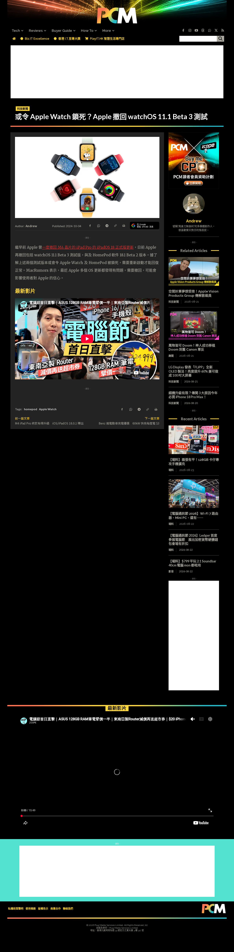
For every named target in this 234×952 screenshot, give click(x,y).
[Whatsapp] (209, 30)
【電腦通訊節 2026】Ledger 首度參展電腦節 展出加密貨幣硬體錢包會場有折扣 (193, 539)
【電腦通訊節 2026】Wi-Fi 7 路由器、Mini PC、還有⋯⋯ (193, 516)
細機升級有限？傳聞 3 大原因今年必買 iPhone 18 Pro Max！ (193, 395)
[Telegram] (106, 225)
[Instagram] (189, 30)
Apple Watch (47, 409)
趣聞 (171, 355)
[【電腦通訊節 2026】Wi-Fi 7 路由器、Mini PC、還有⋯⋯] (194, 493)
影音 (171, 571)
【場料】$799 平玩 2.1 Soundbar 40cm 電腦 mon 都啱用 (194, 563)
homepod (30, 409)
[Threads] (203, 30)
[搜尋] (220, 39)
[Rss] (222, 30)
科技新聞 (22, 108)
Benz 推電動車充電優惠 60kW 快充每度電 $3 (129, 423)
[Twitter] (216, 30)
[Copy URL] (115, 225)
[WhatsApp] (98, 225)
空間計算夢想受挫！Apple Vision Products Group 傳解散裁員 (193, 293)
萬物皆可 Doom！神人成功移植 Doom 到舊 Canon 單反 (192, 348)
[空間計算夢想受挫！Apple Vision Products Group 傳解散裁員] (194, 271)
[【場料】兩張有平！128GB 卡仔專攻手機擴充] (194, 439)
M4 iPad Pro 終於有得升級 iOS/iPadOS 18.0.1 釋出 (49, 423)
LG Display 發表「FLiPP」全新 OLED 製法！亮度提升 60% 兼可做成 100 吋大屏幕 (193, 371)
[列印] (123, 225)
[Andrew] (194, 204)
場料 (171, 470)
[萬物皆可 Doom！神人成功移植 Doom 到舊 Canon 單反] (194, 325)
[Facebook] (183, 30)
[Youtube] (196, 30)
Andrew (31, 226)
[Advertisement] (117, 70)
